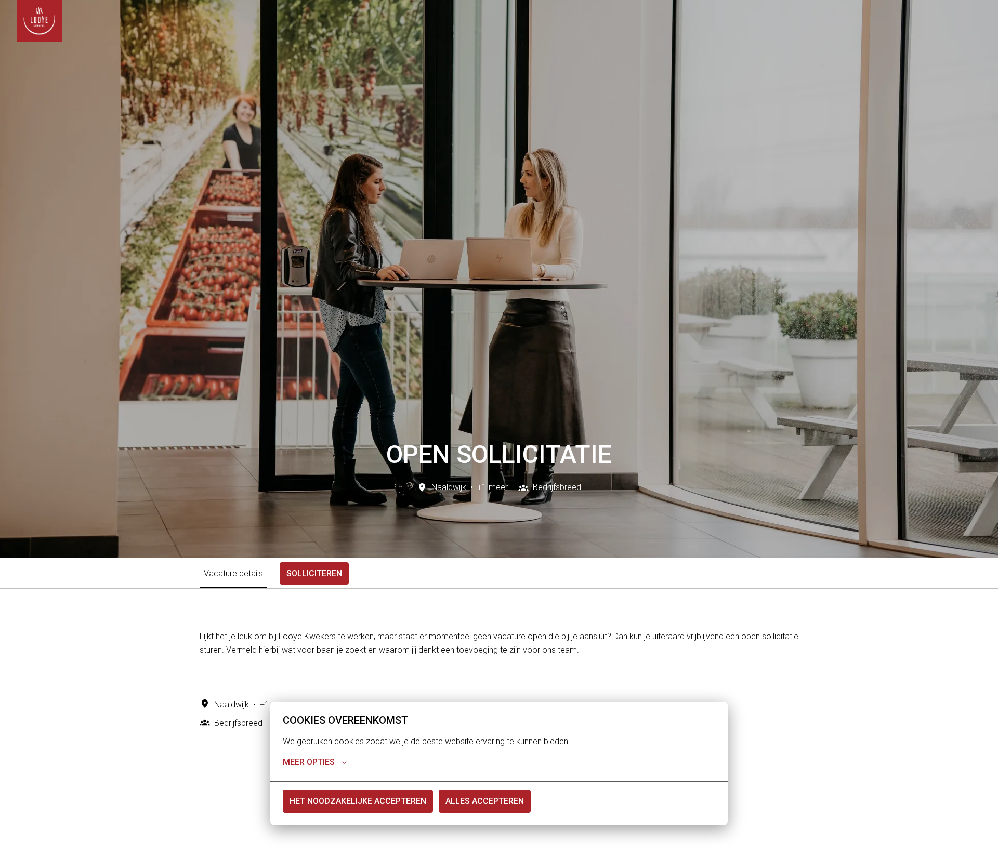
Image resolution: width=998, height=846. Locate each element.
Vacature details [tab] (233, 573)
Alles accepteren (484, 801)
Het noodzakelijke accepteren (358, 801)
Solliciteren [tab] (314, 573)
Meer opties (309, 762)
